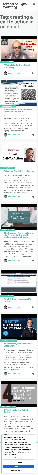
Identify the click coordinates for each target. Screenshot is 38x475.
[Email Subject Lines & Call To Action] (19, 283)
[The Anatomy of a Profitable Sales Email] (19, 327)
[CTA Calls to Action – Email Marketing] (19, 49)
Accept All (18, 467)
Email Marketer (14, 73)
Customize (19, 458)
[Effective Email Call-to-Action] (19, 155)
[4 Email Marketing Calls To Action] (19, 394)
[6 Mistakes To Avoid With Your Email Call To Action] (19, 93)
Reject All (18, 462)
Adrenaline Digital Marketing (15, 5)
